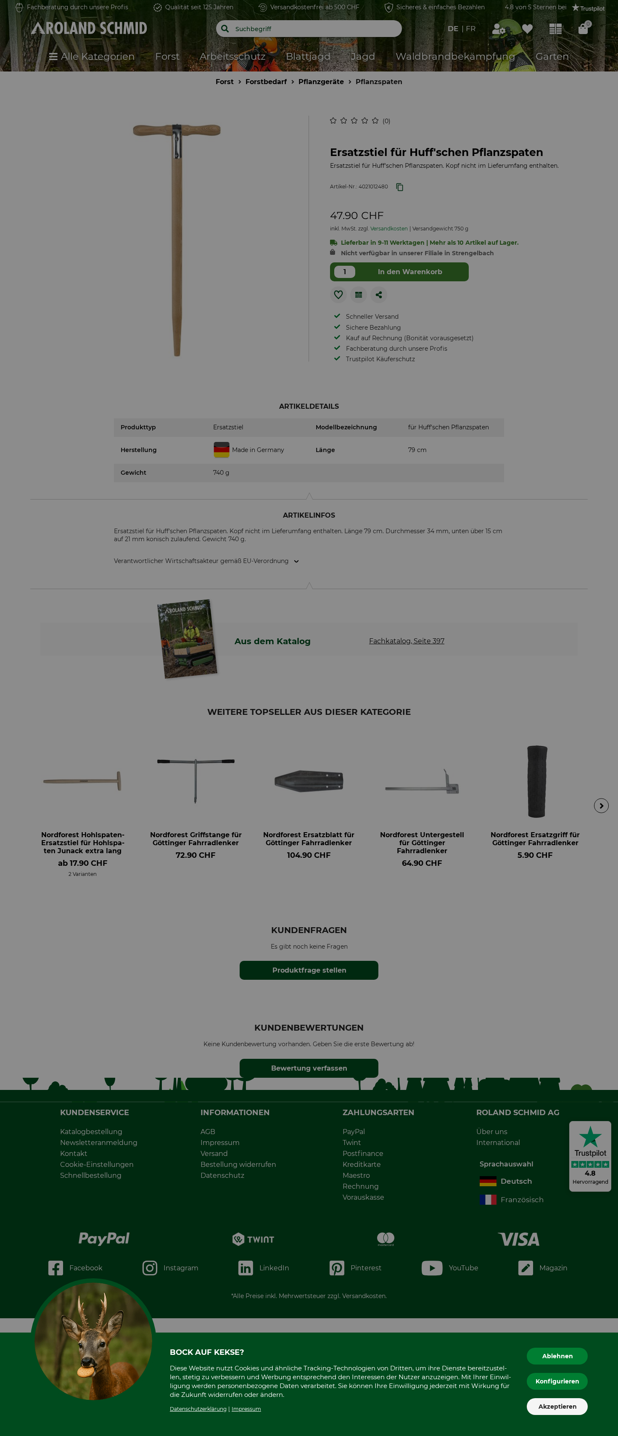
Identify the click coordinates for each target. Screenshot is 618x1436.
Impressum (246, 1409)
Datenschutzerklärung (198, 1409)
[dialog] (309, 718)
